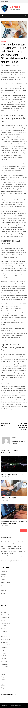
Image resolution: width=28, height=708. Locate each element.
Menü (4, 16)
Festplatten (4, 571)
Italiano (3, 685)
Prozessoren (4, 596)
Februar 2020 (4, 664)
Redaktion (8, 65)
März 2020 (4, 661)
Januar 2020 (4, 667)
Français (3, 677)
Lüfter (2, 588)
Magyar (3, 688)
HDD (2, 585)
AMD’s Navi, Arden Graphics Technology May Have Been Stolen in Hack (14, 522)
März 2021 (4, 628)
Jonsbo (15, 7)
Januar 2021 (4, 634)
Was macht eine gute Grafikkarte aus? (12, 474)
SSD (2, 599)
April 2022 (3, 620)
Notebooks (4, 593)
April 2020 (3, 658)
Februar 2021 (4, 631)
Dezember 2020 (5, 637)
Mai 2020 (3, 656)
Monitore (3, 590)
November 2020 (5, 639)
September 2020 (5, 645)
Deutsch (3, 674)
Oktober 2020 (4, 642)
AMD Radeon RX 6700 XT (8, 498)
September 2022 (5, 617)
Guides (3, 579)
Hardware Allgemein (6, 582)
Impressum (18, 705)
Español (3, 682)
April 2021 (3, 626)
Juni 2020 (3, 653)
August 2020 (4, 648)
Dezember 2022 (5, 615)
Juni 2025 (3, 609)
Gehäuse (3, 574)
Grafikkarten (4, 41)
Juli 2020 (3, 650)
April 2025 (3, 612)
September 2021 (5, 623)
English (3, 679)
